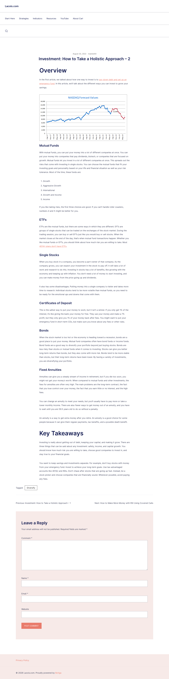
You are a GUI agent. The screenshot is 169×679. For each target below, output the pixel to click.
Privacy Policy (22, 660)
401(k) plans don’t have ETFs (52, 246)
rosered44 (92, 54)
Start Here (10, 18)
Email (24, 593)
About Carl (78, 18)
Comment (26, 538)
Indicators (37, 18)
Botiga (58, 673)
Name (24, 578)
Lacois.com (12, 6)
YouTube (64, 18)
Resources (51, 18)
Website (25, 609)
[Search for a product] (6, 31)
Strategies (24, 18)
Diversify (31, 488)
